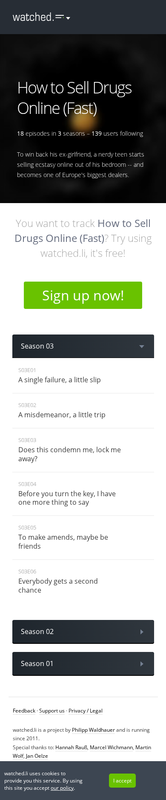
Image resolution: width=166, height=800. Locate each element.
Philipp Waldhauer (93, 729)
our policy (62, 787)
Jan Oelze (37, 755)
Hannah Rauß (71, 747)
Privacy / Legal (86, 710)
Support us (52, 710)
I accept (122, 780)
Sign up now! (83, 295)
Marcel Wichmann (111, 747)
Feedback (24, 710)
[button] (38, 17)
